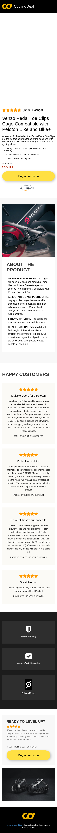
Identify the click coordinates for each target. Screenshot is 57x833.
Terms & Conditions (15, 825)
